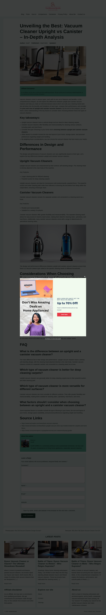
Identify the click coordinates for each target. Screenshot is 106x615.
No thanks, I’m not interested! (53, 339)
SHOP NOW (64, 314)
